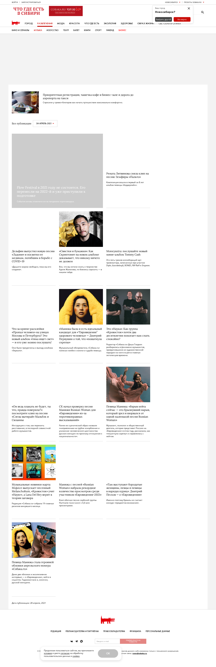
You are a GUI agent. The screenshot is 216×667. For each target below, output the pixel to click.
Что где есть (91, 23)
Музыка (38, 30)
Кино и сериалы (20, 30)
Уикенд (110, 30)
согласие (65, 653)
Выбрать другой (163, 19)
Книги (87, 30)
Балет (76, 30)
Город (29, 23)
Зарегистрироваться (30, 2)
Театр (66, 30)
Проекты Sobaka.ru (192, 2)
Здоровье (127, 23)
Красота (74, 23)
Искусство (53, 30)
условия (48, 653)
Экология (110, 23)
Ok (108, 653)
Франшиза (135, 631)
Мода (61, 23)
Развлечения (44, 23)
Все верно (182, 19)
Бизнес (122, 30)
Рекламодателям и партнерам (82, 631)
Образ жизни (145, 23)
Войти (15, 2)
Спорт (98, 30)
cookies (76, 656)
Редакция (56, 631)
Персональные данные (158, 631)
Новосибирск (171, 2)
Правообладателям (114, 631)
